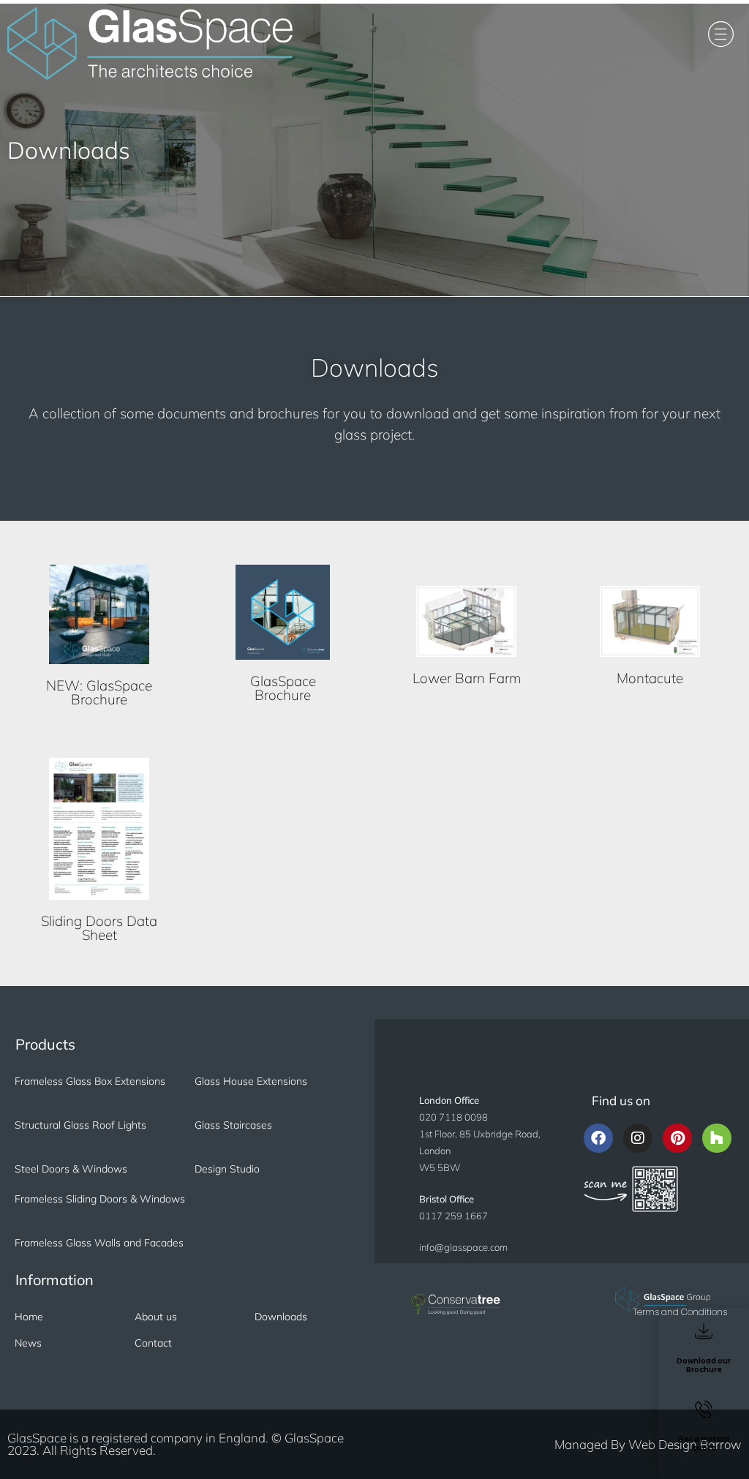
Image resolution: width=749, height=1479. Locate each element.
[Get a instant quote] (703, 1409)
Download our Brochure (704, 1365)
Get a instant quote (703, 1443)
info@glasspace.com (463, 1247)
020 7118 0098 (453, 1117)
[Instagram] (637, 1138)
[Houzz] (716, 1138)
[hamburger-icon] (721, 36)
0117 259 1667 (453, 1216)
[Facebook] (598, 1138)
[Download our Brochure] (703, 1331)
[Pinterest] (677, 1138)
